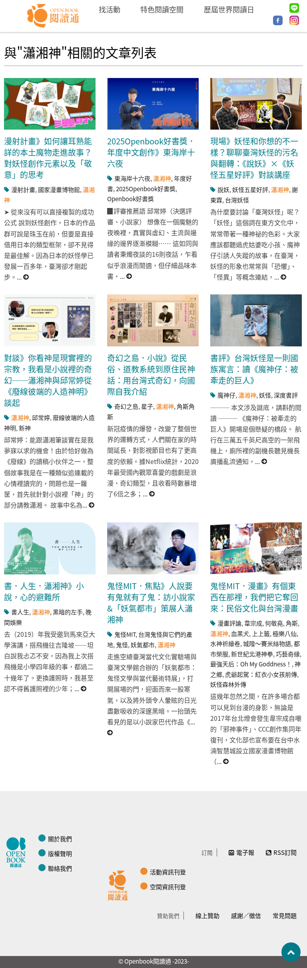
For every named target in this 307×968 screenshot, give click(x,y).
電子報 (245, 852)
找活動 (109, 9)
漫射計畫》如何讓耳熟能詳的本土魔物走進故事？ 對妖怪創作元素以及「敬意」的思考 (48, 157)
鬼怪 (122, 644)
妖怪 (265, 395)
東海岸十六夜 (132, 178)
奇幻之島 (126, 406)
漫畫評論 (229, 623)
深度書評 (286, 395)
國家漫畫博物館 (59, 189)
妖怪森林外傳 (228, 684)
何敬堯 (274, 623)
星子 (147, 406)
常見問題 (285, 915)
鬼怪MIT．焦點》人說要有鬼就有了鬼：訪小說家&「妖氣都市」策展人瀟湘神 (151, 602)
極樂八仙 (285, 633)
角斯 (292, 623)
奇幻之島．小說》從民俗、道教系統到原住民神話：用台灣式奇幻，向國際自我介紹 (151, 374)
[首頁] (53, 16)
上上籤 (261, 633)
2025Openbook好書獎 (145, 188)
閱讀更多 (26, 277)
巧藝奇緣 (288, 654)
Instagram (294, 20)
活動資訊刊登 (168, 872)
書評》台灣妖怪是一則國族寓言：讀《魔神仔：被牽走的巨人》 (254, 369)
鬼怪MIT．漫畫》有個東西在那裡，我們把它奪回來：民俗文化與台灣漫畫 (254, 597)
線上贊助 (207, 915)
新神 (25, 428)
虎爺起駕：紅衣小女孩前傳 (261, 674)
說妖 (223, 189)
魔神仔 (226, 395)
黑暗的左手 (68, 612)
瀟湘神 (162, 178)
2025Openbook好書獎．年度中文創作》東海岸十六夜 (151, 152)
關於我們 (60, 838)
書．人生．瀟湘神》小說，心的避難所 (44, 591)
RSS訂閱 (285, 852)
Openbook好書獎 (130, 198)
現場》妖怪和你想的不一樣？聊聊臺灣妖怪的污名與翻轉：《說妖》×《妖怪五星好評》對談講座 (254, 157)
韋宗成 (253, 623)
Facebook (278, 20)
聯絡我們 (60, 868)
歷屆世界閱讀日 (229, 9)
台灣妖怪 (237, 200)
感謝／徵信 (246, 915)
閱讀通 (120, 884)
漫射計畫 (23, 189)
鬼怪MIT (125, 634)
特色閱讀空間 (161, 9)
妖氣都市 (143, 644)
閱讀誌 (18, 851)
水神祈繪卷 (225, 643)
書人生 (20, 612)
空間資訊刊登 (168, 886)
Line (294, 8)
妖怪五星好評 (250, 189)
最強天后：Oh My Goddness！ (251, 664)
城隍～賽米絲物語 (267, 643)
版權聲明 (60, 853)
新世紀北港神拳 (252, 654)
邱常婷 (41, 417)
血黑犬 (240, 633)
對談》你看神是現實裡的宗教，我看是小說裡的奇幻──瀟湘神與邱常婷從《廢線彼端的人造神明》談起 (48, 380)
